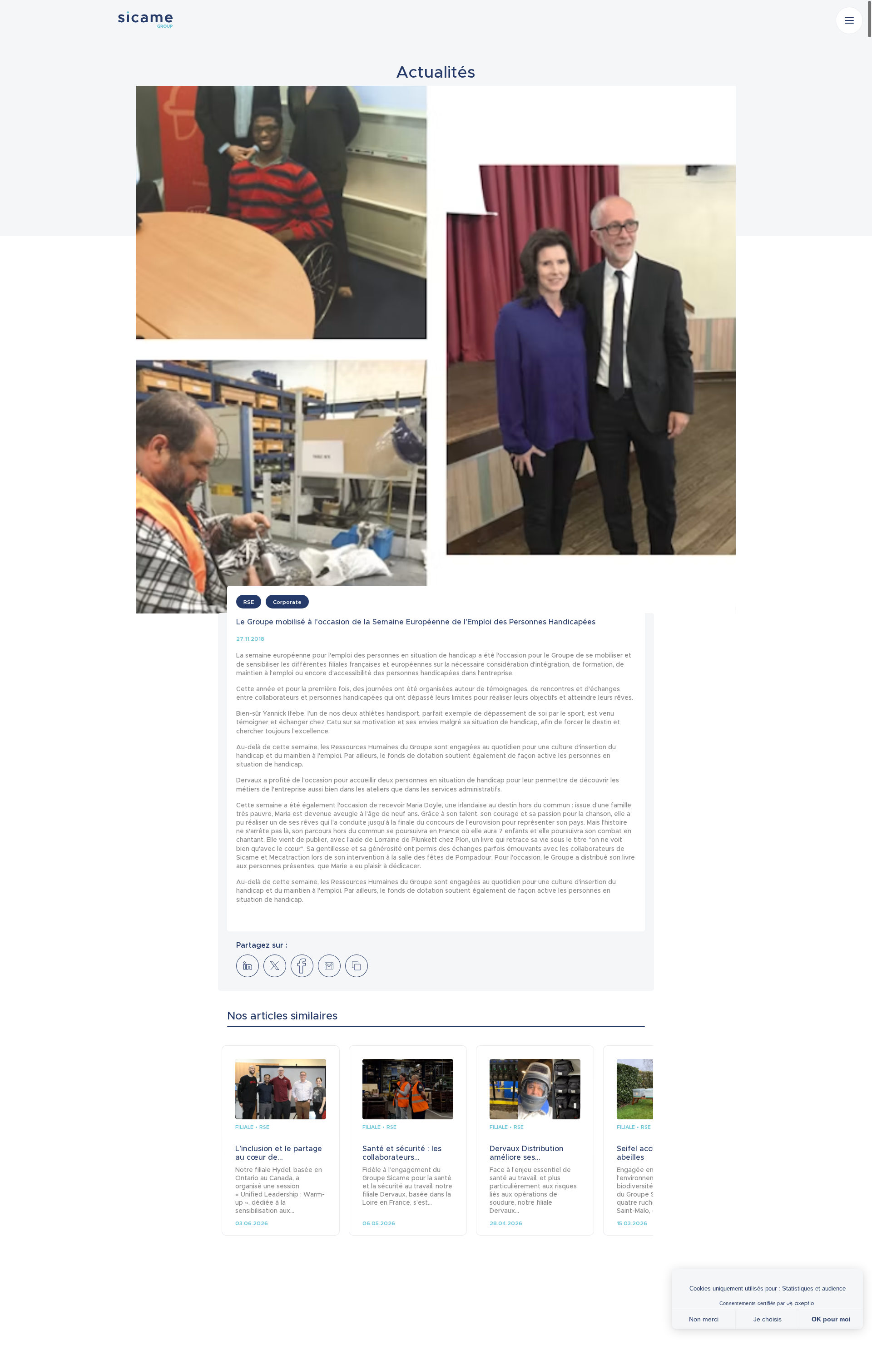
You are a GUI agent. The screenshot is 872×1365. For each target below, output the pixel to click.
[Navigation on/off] (849, 20)
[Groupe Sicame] (145, 19)
